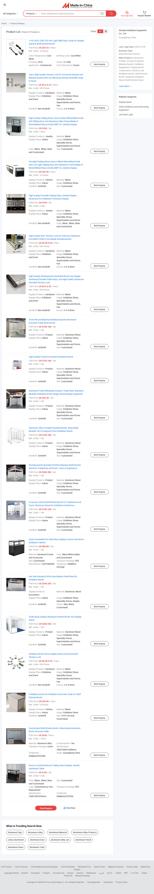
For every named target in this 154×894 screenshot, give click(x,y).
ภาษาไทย (134, 873)
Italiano (70, 873)
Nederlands (91, 873)
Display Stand (125, 102)
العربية (101, 873)
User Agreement (93, 882)
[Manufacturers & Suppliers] (77, 5)
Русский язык (58, 873)
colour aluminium (16, 839)
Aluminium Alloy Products (85, 832)
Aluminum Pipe (15, 832)
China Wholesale (68, 866)
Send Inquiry (99, 64)
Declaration (108, 882)
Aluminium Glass (15, 847)
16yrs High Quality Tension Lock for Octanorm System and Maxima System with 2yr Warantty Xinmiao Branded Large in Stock (56, 77)
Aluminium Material (58, 832)
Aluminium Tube (36, 847)
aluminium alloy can (60, 839)
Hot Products (6, 866)
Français (46, 873)
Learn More (125, 86)
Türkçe (144, 873)
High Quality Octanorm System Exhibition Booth (51, 356)
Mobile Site (145, 866)
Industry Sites (99, 866)
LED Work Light (126, 114)
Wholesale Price (84, 866)
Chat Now (70, 807)
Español (24, 873)
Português (35, 873)
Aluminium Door (37, 839)
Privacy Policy (121, 882)
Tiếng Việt (68, 875)
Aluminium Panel (83, 839)
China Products (21, 866)
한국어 (109, 873)
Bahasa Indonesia (82, 875)
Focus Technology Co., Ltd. (57, 882)
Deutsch (80, 873)
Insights (77, 869)
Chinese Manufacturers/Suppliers (44, 866)
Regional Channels (115, 866)
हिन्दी (126, 873)
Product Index (132, 866)
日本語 (118, 873)
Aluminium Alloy (35, 832)
